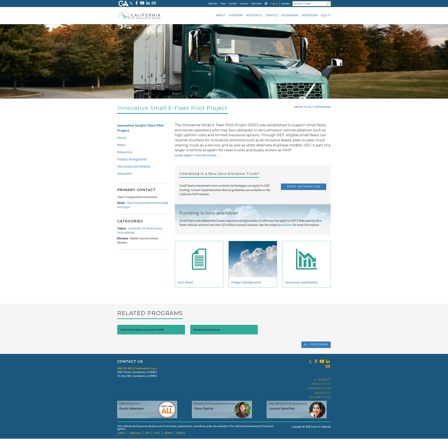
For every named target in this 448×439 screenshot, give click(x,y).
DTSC (157, 433)
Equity (326, 15)
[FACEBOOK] (136, 3)
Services (271, 15)
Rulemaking (290, 15)
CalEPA (121, 433)
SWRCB (180, 433)
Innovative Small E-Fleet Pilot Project (140, 128)
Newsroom (310, 15)
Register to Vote (320, 397)
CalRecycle (135, 433)
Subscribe (256, 3)
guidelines (285, 225)
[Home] (139, 15)
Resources (254, 15)
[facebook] (316, 361)
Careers (244, 3)
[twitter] (310, 361)
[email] (328, 366)
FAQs (223, 3)
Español (285, 3)
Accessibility (322, 379)
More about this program (195, 155)
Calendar (212, 3)
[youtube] (322, 361)
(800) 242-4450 (124, 368)
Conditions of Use (319, 388)
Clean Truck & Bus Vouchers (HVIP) (142, 329)
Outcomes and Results (133, 166)
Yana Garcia (203, 408)
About (220, 15)
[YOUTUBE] (142, 3)
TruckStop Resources (206, 329)
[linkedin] (328, 361)
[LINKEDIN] (148, 3)
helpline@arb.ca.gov (146, 368)
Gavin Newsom (131, 408)
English (274, 3)
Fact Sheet (185, 282)
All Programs (316, 344)
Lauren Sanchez (282, 408)
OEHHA (168, 433)
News (121, 145)
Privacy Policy (321, 384)
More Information (303, 186)
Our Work (236, 15)
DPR (147, 433)
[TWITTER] (131, 3)
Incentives (134, 228)
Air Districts (323, 393)
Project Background (131, 159)
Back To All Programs (313, 106)
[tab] (266, 3)
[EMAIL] (154, 3)
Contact (233, 3)
